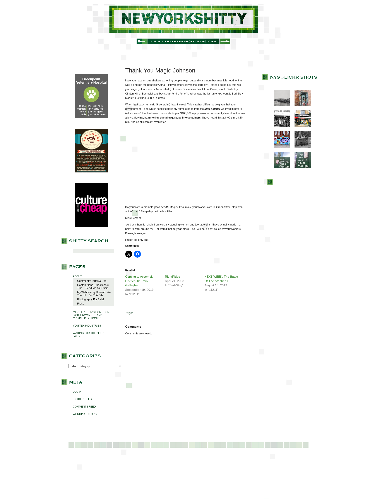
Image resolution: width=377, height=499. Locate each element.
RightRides (172, 276)
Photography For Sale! (90, 299)
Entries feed (82, 399)
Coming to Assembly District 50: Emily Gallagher (139, 281)
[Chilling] (300, 146)
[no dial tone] (300, 105)
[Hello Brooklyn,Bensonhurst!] (279, 146)
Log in (77, 391)
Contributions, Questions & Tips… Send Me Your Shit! (93, 287)
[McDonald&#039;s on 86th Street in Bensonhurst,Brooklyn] (300, 125)
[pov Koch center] (279, 105)
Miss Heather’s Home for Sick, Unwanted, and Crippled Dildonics (91, 315)
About (77, 276)
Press (80, 303)
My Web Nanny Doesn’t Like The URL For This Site (94, 294)
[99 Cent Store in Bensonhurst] (279, 125)
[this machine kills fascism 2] (300, 167)
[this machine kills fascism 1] (279, 167)
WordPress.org (85, 414)
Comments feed (84, 406)
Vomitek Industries (87, 325)
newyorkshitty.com (188, 26)
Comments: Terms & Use (91, 280)
